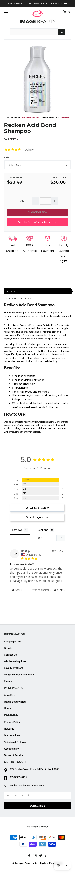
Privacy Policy (12, 722)
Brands (8, 648)
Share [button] (18, 590)
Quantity (23, 201)
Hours (7, 708)
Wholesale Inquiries (15, 661)
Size (6, 157)
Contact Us (10, 654)
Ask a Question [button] (39, 517)
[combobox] (34, 31)
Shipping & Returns (15, 742)
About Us (9, 695)
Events (8, 681)
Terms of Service (13, 755)
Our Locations (12, 735)
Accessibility (11, 748)
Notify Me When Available (37, 222)
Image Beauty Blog (15, 701)
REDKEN (13, 139)
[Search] (61, 32)
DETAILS (10, 291)
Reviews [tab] (17, 530)
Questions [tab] (42, 530)
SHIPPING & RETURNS (18, 298)
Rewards (9, 728)
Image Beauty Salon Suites (19, 674)
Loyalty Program (13, 668)
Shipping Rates (12, 641)
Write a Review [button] (39, 508)
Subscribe (37, 805)
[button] (6, 12)
